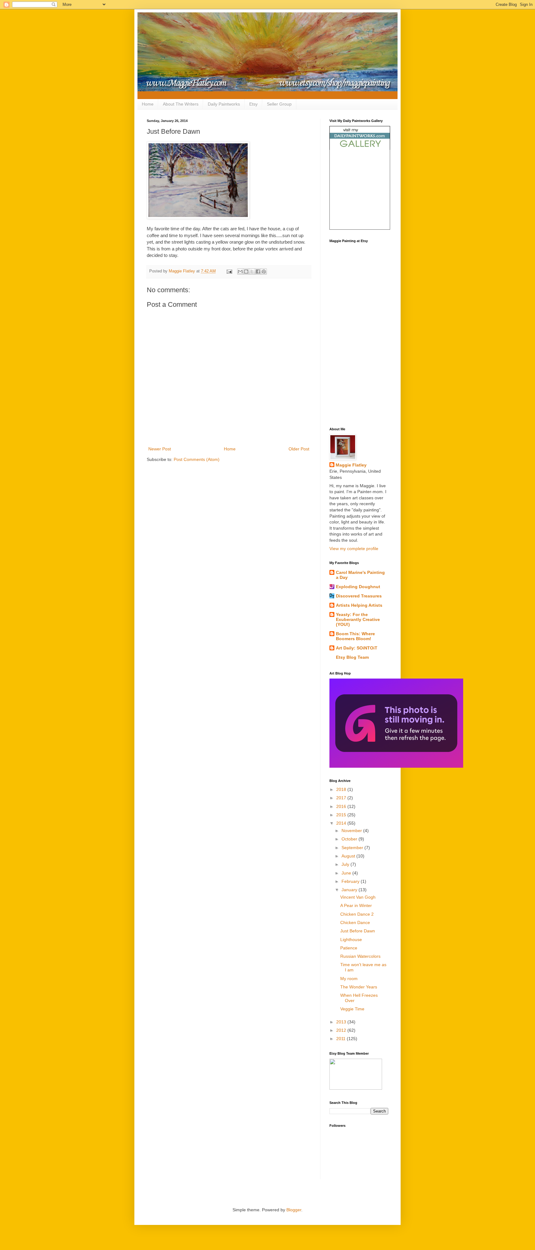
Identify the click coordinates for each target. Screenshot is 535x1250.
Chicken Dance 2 (357, 914)
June (346, 872)
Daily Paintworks (224, 104)
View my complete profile (353, 548)
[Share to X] (252, 271)
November (352, 830)
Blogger (293, 1209)
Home (148, 104)
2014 (341, 823)
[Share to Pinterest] (264, 271)
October (350, 838)
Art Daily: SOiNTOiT (356, 647)
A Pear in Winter (356, 905)
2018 (341, 789)
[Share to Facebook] (258, 271)
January (350, 889)
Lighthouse (351, 939)
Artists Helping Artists (359, 605)
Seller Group (279, 104)
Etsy (253, 104)
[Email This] (240, 271)
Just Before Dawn (357, 930)
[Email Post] (229, 271)
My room (349, 978)
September (352, 847)
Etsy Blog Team (352, 657)
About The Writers (180, 104)
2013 (341, 1021)
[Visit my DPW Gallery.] (360, 148)
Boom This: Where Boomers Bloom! (355, 636)
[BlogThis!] (246, 271)
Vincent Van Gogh (358, 897)
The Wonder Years (358, 986)
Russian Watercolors (360, 956)
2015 (341, 814)
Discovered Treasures (359, 595)
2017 (341, 797)
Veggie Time (352, 1008)
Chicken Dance (355, 922)
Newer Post (159, 448)
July (345, 864)
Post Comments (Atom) (197, 459)
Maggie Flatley (351, 464)
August (348, 855)
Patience (348, 947)
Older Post (299, 448)
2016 (341, 806)
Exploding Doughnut (358, 586)
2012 (341, 1030)
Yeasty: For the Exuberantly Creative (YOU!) (358, 619)
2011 (341, 1038)
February (351, 881)
